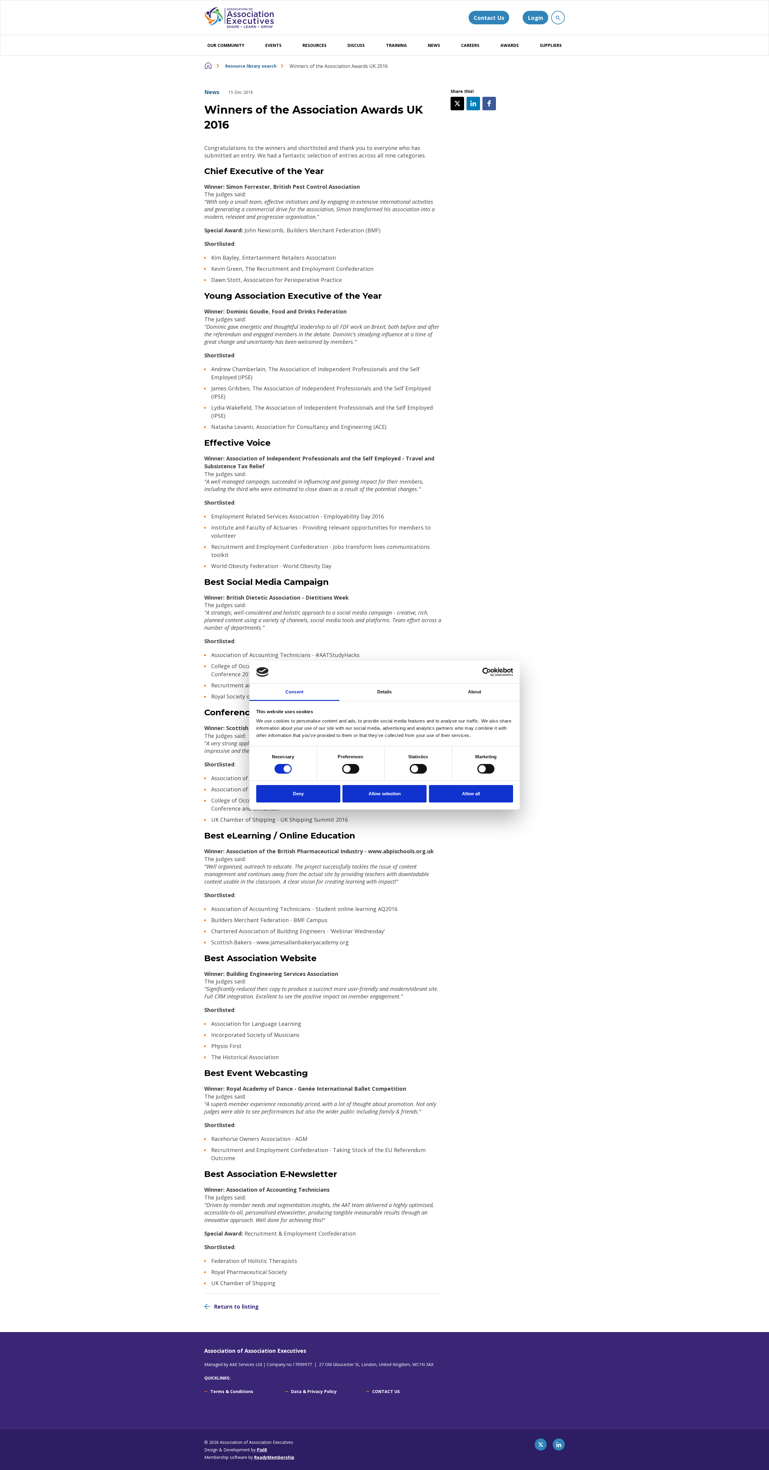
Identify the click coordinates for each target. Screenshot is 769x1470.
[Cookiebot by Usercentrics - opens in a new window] (486, 672)
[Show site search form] (558, 17)
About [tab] (474, 691)
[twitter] (457, 103)
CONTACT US (386, 1391)
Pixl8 (262, 1450)
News (211, 92)
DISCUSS (356, 45)
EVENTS (273, 45)
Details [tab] (384, 691)
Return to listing (236, 1306)
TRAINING (396, 45)
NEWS (434, 45)
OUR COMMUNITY (225, 45)
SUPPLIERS (551, 45)
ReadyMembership (274, 1457)
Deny (298, 793)
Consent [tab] (294, 691)
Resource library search (250, 66)
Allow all (471, 793)
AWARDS (509, 45)
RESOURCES (314, 45)
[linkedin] (473, 103)
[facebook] (489, 103)
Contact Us (489, 17)
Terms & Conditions (231, 1391)
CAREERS (470, 45)
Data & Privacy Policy (314, 1391)
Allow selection (385, 793)
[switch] (350, 769)
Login (535, 17)
